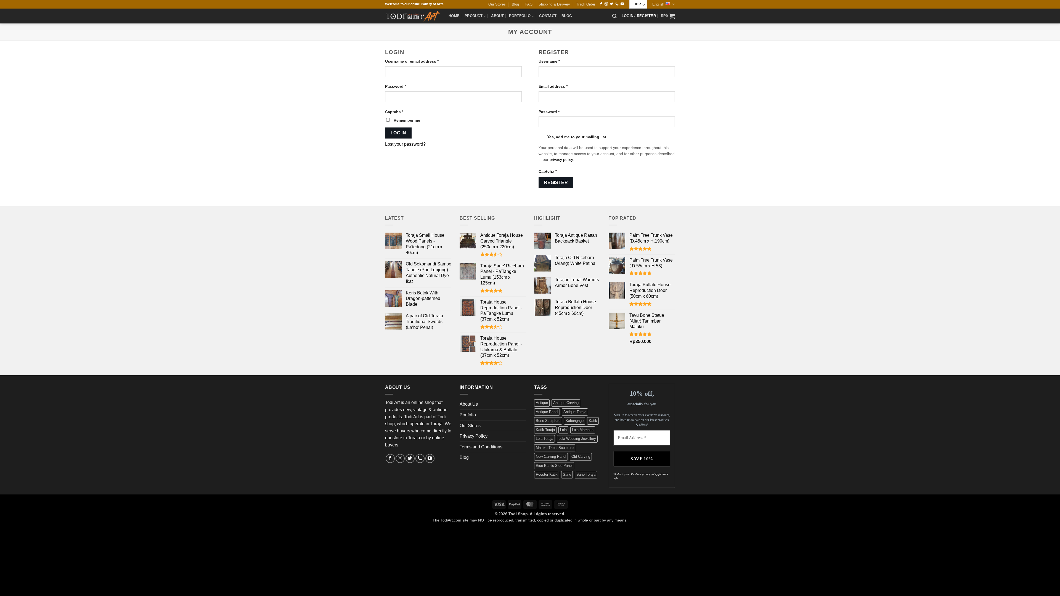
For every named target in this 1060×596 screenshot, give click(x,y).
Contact (547, 16)
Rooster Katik (547, 474)
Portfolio (520, 16)
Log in (398, 133)
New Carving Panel (551, 456)
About (497, 16)
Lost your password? (405, 144)
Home (454, 16)
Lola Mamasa (582, 430)
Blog (515, 4)
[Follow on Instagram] (606, 4)
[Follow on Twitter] (611, 4)
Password (404, 86)
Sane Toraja (585, 474)
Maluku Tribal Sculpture (555, 448)
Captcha (394, 112)
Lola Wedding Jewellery (577, 439)
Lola (563, 430)
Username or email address (420, 61)
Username (558, 61)
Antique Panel (547, 412)
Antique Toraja (574, 412)
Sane (567, 474)
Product (474, 16)
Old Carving (580, 456)
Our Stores (497, 4)
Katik (593, 421)
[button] (614, 16)
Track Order (585, 4)
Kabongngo (575, 421)
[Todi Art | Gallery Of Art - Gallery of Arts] (412, 16)
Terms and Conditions (481, 447)
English (658, 4)
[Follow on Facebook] (601, 4)
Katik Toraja (545, 430)
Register (556, 182)
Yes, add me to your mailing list (576, 137)
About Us (469, 404)
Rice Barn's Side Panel (554, 466)
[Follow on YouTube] (622, 4)
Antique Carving (566, 403)
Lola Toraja (544, 439)
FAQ (528, 4)
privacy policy (561, 160)
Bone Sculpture (548, 421)
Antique (542, 403)
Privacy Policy (473, 436)
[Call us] (617, 4)
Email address (561, 86)
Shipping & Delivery (554, 4)
